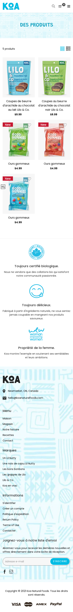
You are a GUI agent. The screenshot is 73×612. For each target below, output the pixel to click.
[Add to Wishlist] (29, 63)
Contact (8, 440)
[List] (68, 48)
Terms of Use (11, 525)
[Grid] (62, 48)
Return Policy (11, 519)
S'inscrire (60, 561)
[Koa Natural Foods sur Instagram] (11, 572)
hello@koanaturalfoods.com (25, 398)
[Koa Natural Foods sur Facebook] (5, 572)
